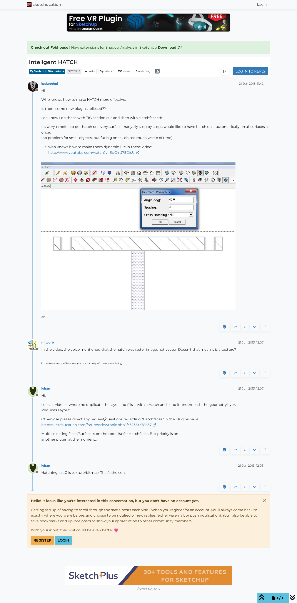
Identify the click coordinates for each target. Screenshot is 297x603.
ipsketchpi (49, 84)
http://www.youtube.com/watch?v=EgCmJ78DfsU (91, 152)
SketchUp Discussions (48, 71)
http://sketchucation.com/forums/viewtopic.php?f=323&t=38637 (96, 425)
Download (167, 47)
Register (42, 540)
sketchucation (47, 4)
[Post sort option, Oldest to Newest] (224, 71)
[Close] (264, 501)
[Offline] (34, 86)
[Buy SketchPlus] (148, 575)
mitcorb (47, 342)
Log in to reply (250, 71)
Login (63, 540)
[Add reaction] (224, 327)
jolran (45, 388)
